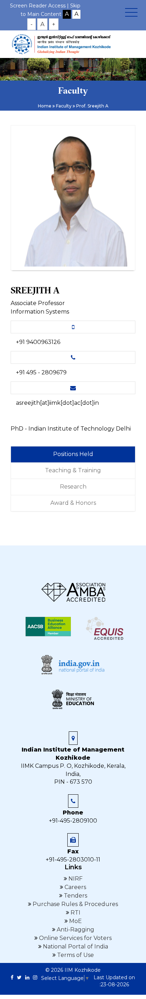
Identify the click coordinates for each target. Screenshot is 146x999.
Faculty (64, 106)
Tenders (74, 895)
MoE (75, 921)
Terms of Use (75, 955)
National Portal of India (74, 946)
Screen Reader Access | (40, 5)
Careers (74, 887)
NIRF (75, 878)
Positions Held (73, 454)
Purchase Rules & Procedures (74, 904)
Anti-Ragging (74, 929)
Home (44, 106)
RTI (74, 912)
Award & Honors (73, 502)
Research (73, 486)
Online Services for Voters (75, 938)
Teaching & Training (73, 470)
